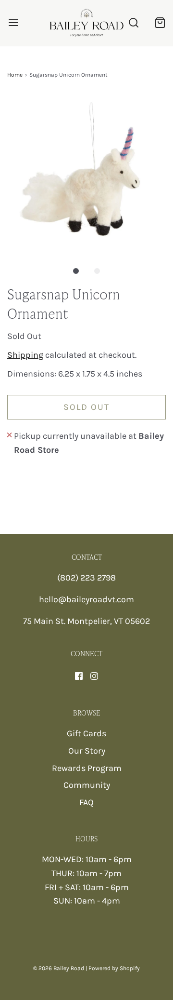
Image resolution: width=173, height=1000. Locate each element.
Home (15, 74)
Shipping (25, 355)
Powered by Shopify (114, 968)
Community (86, 785)
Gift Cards (86, 733)
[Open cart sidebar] (160, 23)
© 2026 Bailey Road (58, 968)
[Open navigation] (13, 23)
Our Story (86, 750)
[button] (86, 173)
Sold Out (86, 407)
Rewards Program (87, 768)
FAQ (86, 802)
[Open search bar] (133, 23)
